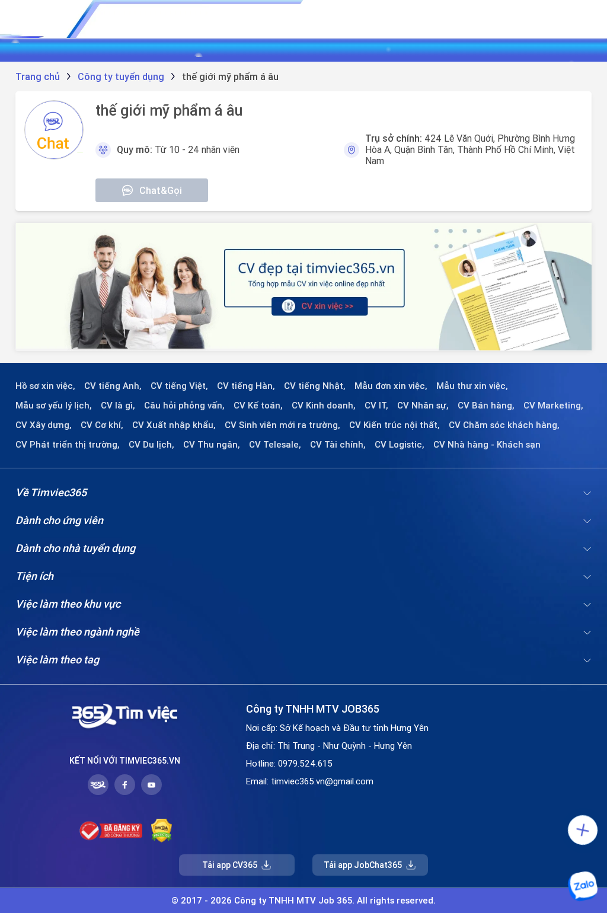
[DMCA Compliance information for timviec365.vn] (161, 830)
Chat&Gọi (160, 190)
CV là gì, (118, 405)
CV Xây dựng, (43, 425)
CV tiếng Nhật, (315, 386)
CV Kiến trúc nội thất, (394, 425)
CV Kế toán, (258, 405)
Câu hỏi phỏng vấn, (184, 405)
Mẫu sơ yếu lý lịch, (53, 405)
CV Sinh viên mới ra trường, (282, 425)
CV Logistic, (399, 444)
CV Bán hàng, (486, 405)
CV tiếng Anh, (113, 386)
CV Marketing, (553, 405)
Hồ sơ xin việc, (45, 386)
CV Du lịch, (151, 444)
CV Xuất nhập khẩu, (174, 425)
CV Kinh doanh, (324, 405)
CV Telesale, (275, 444)
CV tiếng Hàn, (246, 386)
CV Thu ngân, (211, 444)
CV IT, (376, 405)
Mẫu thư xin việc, (472, 386)
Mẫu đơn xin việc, (390, 386)
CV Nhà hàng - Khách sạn (487, 444)
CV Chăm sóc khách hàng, (504, 425)
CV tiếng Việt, (179, 386)
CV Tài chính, (338, 444)
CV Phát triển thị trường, (67, 444)
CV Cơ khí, (102, 425)
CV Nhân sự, (423, 405)
